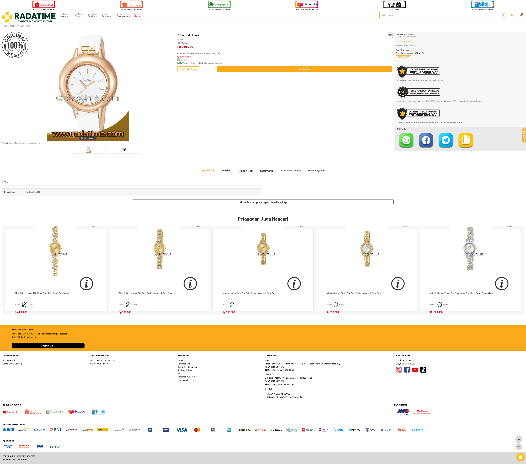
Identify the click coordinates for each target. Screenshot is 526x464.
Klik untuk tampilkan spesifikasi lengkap (263, 202)
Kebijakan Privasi (185, 370)
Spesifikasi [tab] (207, 170)
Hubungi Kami (9, 360)
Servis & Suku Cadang (12, 364)
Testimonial (183, 380)
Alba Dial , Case (23, 26)
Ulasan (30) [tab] (246, 171)
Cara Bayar (182, 360)
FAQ (179, 373)
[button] (173, 150)
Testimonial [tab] (267, 171)
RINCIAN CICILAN (405, 41)
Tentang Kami (184, 364)
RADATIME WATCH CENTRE (131, 10)
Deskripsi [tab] (226, 170)
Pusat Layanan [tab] (316, 170)
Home (4, 26)
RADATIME (394, 10)
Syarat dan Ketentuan (187, 367)
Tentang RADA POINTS (188, 377)
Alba (12, 26)
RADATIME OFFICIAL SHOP (43, 10)
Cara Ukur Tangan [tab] (291, 170)
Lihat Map (336, 364)
